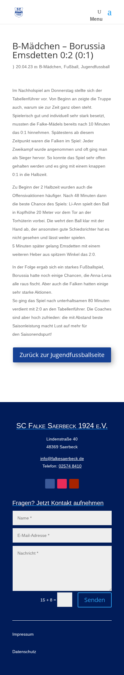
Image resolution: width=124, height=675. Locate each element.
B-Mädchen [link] (50, 66)
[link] (19, 12)
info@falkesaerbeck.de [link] (62, 458)
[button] (109, 12)
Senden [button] (94, 600)
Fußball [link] (71, 66)
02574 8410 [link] (70, 466)
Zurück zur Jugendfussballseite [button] (62, 355)
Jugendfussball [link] (95, 66)
